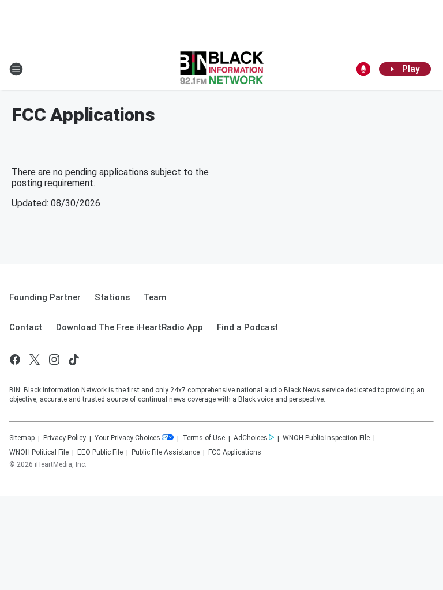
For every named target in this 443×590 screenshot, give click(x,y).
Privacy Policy (64, 438)
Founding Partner (45, 297)
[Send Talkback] (363, 69)
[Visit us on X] (35, 359)
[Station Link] (222, 69)
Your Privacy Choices (127, 438)
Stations (112, 297)
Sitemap (22, 438)
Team (155, 297)
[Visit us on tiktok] (74, 359)
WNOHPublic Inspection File (326, 438)
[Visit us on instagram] (54, 359)
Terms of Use (203, 438)
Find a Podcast (247, 327)
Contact (25, 327)
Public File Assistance (166, 452)
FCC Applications (234, 452)
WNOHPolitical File (39, 452)
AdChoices (251, 438)
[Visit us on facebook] (15, 359)
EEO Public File (100, 452)
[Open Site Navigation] (16, 69)
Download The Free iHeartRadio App (129, 327)
